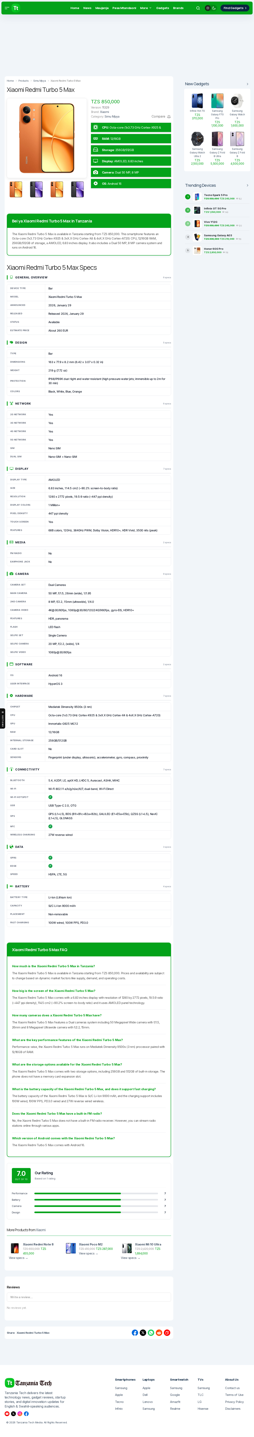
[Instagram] (20, 1414)
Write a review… (21, 1297)
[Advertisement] (120, 44)
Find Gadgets (233, 8)
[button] (7, 8)
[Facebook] (26, 1414)
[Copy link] (167, 1333)
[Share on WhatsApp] (151, 1333)
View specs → (18, 1258)
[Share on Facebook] (135, 1333)
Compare (159, 116)
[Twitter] (13, 1414)
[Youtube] (7, 1414)
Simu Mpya (112, 116)
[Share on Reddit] (159, 1333)
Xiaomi (41, 1230)
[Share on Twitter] (143, 1333)
